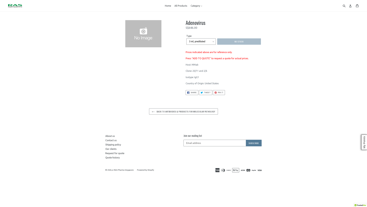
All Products (180, 5)
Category (196, 5)
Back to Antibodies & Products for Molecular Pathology (185, 111)
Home (168, 5)
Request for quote (114, 153)
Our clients (111, 149)
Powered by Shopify (145, 170)
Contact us (111, 140)
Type (189, 36)
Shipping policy (113, 144)
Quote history (112, 157)
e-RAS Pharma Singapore (123, 170)
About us (110, 136)
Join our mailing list (193, 135)
